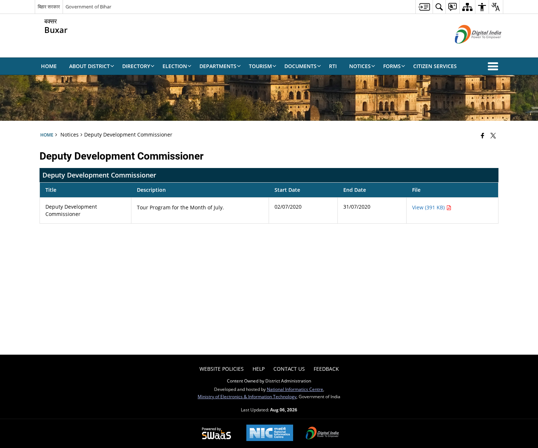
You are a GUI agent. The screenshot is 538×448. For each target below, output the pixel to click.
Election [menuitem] (174, 66)
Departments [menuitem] (217, 66)
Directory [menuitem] (136, 66)
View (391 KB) (429, 207)
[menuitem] (424, 7)
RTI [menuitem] (333, 66)
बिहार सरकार (49, 6)
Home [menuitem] (49, 66)
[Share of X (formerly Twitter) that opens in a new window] (493, 135)
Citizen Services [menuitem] (435, 66)
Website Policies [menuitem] (221, 368)
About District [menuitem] (89, 66)
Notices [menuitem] (360, 66)
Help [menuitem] (259, 368)
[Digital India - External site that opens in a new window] (469, 49)
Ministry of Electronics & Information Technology (247, 396)
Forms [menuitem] (392, 66)
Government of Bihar (88, 6)
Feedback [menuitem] (326, 368)
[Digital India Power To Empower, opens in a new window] (322, 433)
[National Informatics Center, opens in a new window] (270, 433)
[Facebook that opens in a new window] (482, 135)
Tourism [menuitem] (260, 66)
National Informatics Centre (295, 389)
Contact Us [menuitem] (289, 368)
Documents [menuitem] (300, 66)
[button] (494, 66)
